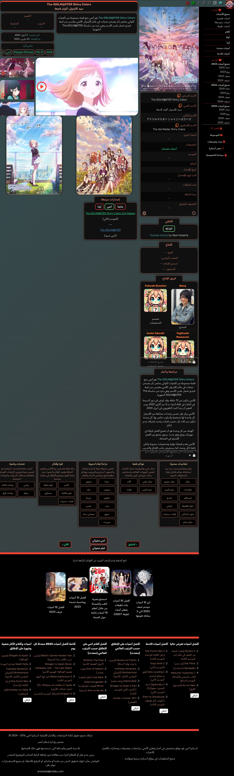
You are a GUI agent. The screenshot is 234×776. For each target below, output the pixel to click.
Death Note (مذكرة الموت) (14, 664)
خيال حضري (169, 481)
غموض (107, 489)
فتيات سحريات (169, 514)
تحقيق (107, 498)
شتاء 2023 (224, 67)
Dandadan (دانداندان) (184, 668)
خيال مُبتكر (188, 522)
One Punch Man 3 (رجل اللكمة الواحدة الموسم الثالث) (155, 655)
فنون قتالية (66, 493)
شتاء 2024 (224, 88)
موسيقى (165, 148)
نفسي (88, 506)
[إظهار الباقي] (169, 362)
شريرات (106, 522)
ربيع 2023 (225, 71)
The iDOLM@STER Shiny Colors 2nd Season (110, 213)
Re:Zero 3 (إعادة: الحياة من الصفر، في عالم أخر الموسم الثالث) (183, 655)
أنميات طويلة (223, 26)
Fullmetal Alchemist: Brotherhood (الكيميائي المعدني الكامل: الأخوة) (125, 672)
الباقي (195, 695)
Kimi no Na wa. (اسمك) (91, 690)
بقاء (88, 489)
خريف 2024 (224, 101)
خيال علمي (147, 481)
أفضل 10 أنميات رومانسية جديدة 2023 (77, 602)
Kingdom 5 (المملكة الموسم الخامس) (53, 693)
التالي (65, 544)
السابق (133, 544)
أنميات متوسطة (222, 22)
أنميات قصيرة (223, 18)
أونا (99, 206)
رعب (107, 506)
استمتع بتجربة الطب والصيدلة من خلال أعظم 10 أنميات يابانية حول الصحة (99, 608)
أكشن (66, 485)
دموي (106, 514)
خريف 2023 (224, 80)
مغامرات (188, 489)
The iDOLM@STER (110, 229)
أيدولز (174, 148)
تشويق (88, 481)
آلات (129, 481)
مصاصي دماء (89, 514)
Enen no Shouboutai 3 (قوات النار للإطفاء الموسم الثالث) (154, 700)
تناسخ (169, 498)
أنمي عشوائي (98, 540)
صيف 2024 (224, 97)
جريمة (88, 498)
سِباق (26, 493)
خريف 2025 (224, 122)
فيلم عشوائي (98, 548)
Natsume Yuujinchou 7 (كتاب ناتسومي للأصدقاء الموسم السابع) (183, 676)
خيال (188, 481)
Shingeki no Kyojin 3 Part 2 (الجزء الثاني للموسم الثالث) (123, 689)
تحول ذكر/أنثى (187, 514)
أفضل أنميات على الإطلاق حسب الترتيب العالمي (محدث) (125, 648)
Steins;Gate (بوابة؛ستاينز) (124, 681)
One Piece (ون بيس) (184, 663)
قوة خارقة (48, 485)
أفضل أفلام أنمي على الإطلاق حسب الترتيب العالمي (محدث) (94, 648)
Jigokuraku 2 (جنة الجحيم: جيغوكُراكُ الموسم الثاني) (155, 688)
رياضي (26, 485)
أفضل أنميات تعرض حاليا (184, 644)
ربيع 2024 (225, 92)
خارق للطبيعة (188, 506)
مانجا (120, 206)
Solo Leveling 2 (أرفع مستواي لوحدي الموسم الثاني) (154, 676)
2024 (49, 52)
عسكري (48, 493)
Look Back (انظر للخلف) (91, 677)
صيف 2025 (224, 118)
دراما (107, 481)
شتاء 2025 (224, 109)
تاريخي (169, 506)
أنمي (8, 52)
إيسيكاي (188, 498)
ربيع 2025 (225, 113)
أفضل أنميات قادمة (157, 644)
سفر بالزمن (169, 489)
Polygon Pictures (23, 52)
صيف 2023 (224, 76)
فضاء (129, 489)
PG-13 (39, 52)
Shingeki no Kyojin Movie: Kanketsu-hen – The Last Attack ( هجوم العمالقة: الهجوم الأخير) (53, 668)
